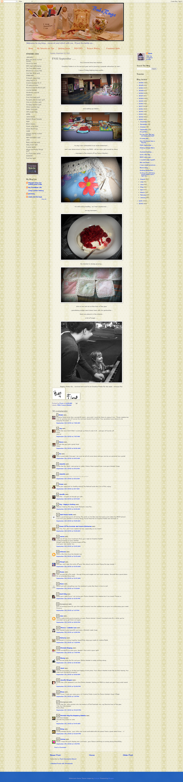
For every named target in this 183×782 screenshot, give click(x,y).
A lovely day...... (145, 138)
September (144, 129)
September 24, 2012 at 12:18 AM (68, 662)
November (144, 124)
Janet (62, 668)
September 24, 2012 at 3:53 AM (68, 674)
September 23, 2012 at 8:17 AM (67, 489)
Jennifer (62, 494)
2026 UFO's (78, 48)
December (144, 121)
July (142, 182)
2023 (141, 90)
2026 (141, 82)
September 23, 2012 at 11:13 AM (68, 588)
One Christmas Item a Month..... (147, 141)
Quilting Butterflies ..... (147, 170)
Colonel (96, 778)
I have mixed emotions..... (148, 165)
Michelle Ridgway (66, 648)
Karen (62, 584)
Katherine (63, 638)
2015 (141, 111)
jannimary (31, 193)
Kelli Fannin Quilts (66, 514)
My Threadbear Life (35, 187)
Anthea (63, 739)
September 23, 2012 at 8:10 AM (68, 458)
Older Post (128, 755)
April (142, 189)
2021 (141, 96)
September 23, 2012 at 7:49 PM (68, 652)
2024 (141, 88)
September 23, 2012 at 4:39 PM (68, 632)
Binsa (62, 692)
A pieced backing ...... (147, 152)
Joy (60, 428)
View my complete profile (149, 57)
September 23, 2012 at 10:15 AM (68, 556)
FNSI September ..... (146, 145)
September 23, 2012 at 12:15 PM (68, 598)
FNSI (59, 405)
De (60, 453)
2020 (141, 98)
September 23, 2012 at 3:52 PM (68, 622)
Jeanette (62, 464)
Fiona (150, 53)
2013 (141, 117)
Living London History (36, 190)
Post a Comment (60, 747)
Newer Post (55, 755)
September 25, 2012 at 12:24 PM (68, 733)
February (143, 195)
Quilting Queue (64, 48)
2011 (141, 201)
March (142, 192)
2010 (141, 203)
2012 (141, 119)
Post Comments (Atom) (68, 759)
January (143, 197)
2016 (141, 109)
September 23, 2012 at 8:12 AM (68, 468)
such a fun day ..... (146, 154)
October (143, 127)
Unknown (63, 551)
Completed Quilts (113, 48)
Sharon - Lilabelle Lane (69, 627)
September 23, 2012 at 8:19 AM (68, 499)
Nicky (62, 729)
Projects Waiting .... (94, 48)
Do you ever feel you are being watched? (147, 135)
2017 (141, 106)
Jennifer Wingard (66, 680)
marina (62, 536)
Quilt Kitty (63, 594)
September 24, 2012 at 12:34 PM (68, 686)
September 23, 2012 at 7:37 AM (68, 436)
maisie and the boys (35, 197)
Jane (61, 616)
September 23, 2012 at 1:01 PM (67, 610)
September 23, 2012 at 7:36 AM (68, 423)
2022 (141, 93)
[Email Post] (76, 403)
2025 (141, 85)
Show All (44, 199)
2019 (141, 101)
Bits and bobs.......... (146, 162)
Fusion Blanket (66, 405)
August (143, 179)
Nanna (61, 442)
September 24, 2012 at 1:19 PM (67, 696)
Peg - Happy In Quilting (67, 504)
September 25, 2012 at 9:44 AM (68, 723)
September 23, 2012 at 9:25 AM (68, 521)
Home (30, 48)
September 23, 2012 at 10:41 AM (68, 578)
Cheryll (62, 562)
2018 (141, 103)
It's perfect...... (144, 132)
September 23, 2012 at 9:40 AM (68, 546)
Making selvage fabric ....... (147, 148)
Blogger (111, 778)
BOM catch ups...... (146, 157)
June (142, 184)
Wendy (62, 658)
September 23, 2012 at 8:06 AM (68, 448)
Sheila (61, 415)
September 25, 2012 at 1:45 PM (68, 744)
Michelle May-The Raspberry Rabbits (73, 715)
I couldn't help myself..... (148, 160)
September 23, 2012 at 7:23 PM (68, 642)
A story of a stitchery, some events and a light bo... (147, 174)
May (142, 187)
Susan (61, 484)
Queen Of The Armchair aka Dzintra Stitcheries (75, 526)
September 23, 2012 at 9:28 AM (68, 531)
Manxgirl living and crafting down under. (35, 183)
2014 (141, 114)
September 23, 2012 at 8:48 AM (68, 509)
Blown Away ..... (145, 167)
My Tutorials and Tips (45, 48)
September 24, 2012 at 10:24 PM (68, 710)
